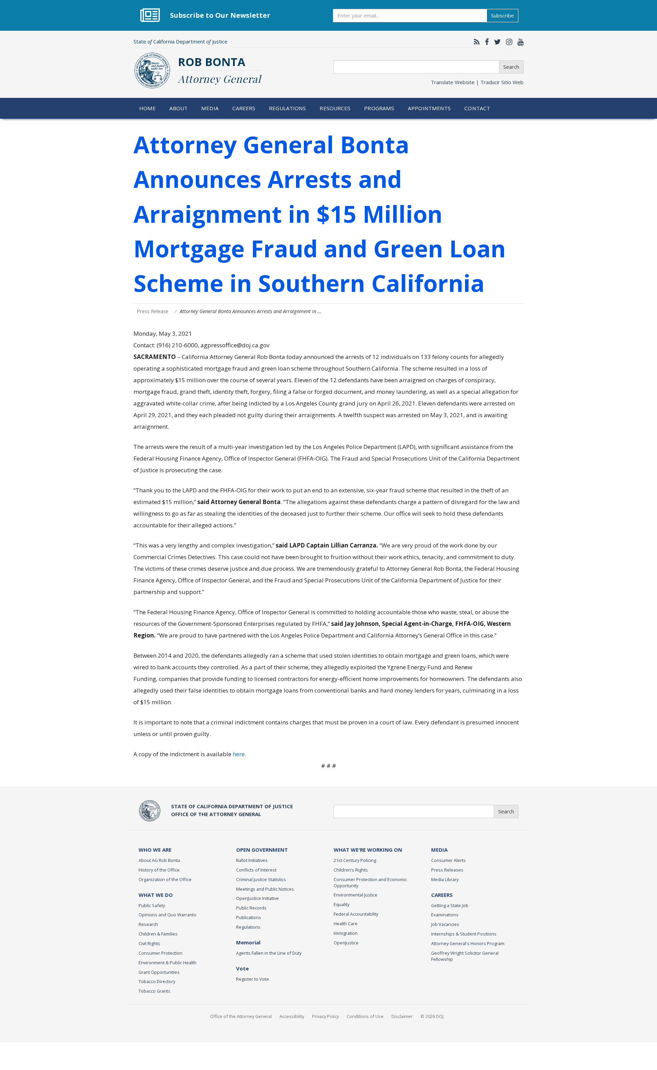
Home (147, 108)
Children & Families (158, 934)
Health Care (346, 923)
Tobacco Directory (157, 981)
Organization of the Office (165, 879)
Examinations (445, 915)
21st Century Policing (355, 860)
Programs (379, 108)
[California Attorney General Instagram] (507, 42)
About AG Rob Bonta (159, 860)
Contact (477, 108)
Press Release (152, 311)
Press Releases (447, 870)
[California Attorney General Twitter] (496, 42)
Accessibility (292, 1016)
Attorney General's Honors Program (467, 943)
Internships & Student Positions (464, 934)
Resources (335, 108)
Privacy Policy (325, 1016)
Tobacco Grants (154, 991)
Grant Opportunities (159, 972)
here (239, 754)
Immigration (346, 933)
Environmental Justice (355, 895)
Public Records (251, 908)
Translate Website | (477, 82)
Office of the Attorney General (241, 1016)
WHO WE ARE (155, 849)
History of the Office (159, 870)
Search (511, 66)
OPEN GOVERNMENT (262, 849)
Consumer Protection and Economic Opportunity (370, 882)
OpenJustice (346, 943)
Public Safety (152, 905)
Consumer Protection (160, 953)
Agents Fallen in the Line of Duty (268, 953)
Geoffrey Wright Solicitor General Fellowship (465, 956)
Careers (244, 108)
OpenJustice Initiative (257, 898)
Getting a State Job (449, 905)
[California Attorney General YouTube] (519, 42)
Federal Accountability (356, 914)
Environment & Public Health (167, 962)
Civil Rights (149, 943)
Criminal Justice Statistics (261, 879)
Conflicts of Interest (256, 870)
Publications (248, 917)
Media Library (445, 879)
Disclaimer (402, 1016)
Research (148, 924)
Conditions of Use (365, 1016)
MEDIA (439, 849)
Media (210, 108)
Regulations (287, 108)
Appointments (429, 108)
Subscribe (502, 15)
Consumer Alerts (448, 860)
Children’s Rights (351, 870)
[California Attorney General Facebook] (485, 42)
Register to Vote (252, 979)
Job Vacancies (445, 924)
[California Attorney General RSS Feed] (475, 42)
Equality (341, 904)
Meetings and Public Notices (265, 889)
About (178, 108)
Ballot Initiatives (252, 860)
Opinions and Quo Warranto (167, 915)
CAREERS (442, 894)
